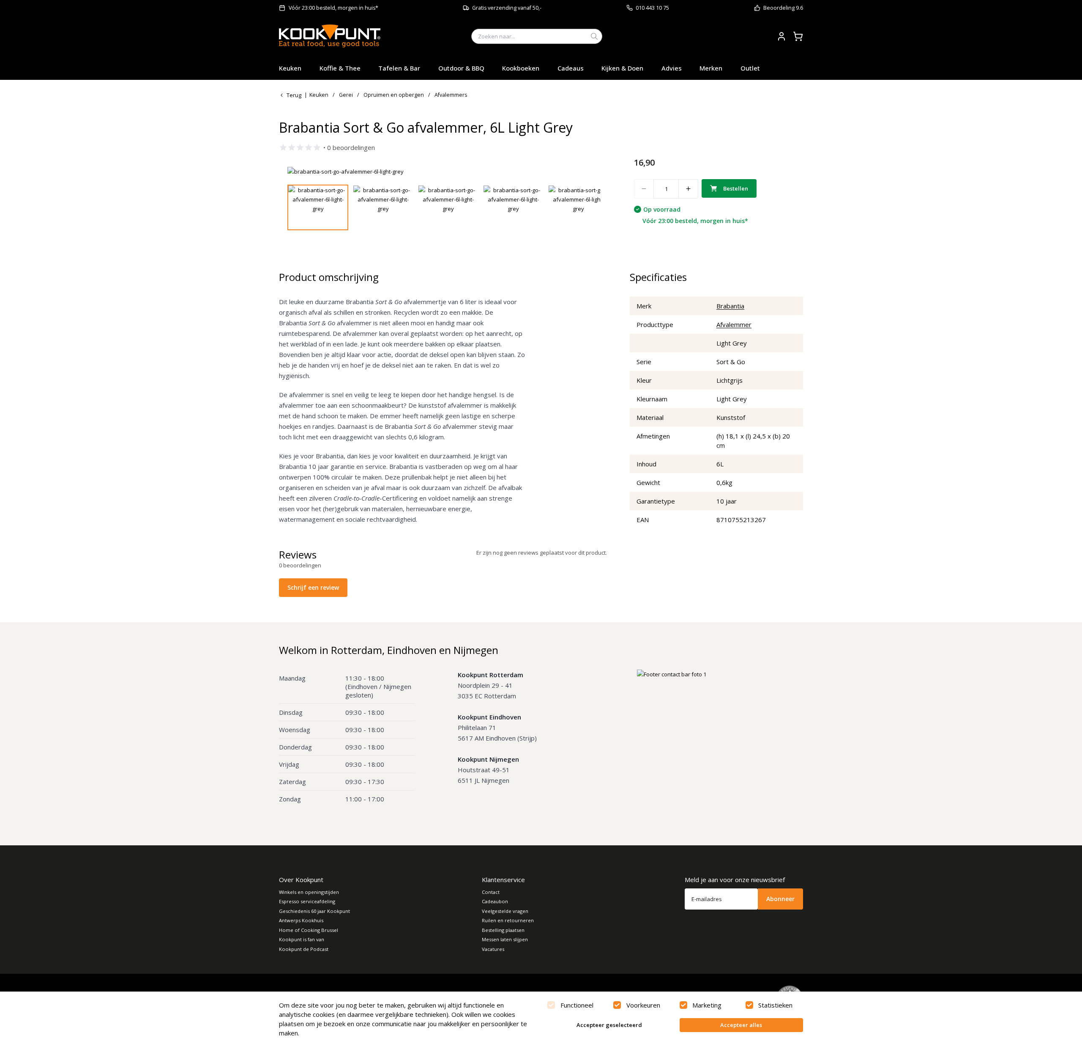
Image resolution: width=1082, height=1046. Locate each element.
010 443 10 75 (652, 7)
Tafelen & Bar (399, 68)
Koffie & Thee (340, 68)
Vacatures (493, 949)
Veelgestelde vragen (505, 911)
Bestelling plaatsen (503, 930)
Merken (710, 68)
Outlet (750, 68)
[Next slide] (589, 171)
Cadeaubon (495, 901)
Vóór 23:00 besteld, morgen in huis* (333, 7)
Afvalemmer (733, 324)
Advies (671, 68)
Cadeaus (570, 68)
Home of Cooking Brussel (308, 930)
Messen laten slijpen (505, 939)
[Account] (781, 36)
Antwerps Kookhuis (301, 920)
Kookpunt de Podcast (303, 949)
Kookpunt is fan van (301, 939)
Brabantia (730, 306)
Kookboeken (520, 68)
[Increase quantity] (688, 189)
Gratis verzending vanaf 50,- (506, 7)
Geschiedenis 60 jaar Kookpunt (314, 911)
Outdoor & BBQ (461, 68)
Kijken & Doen (622, 68)
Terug (294, 95)
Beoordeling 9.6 (783, 7)
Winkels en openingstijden (309, 892)
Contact (491, 892)
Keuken (290, 68)
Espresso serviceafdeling (307, 901)
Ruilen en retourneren (508, 920)
